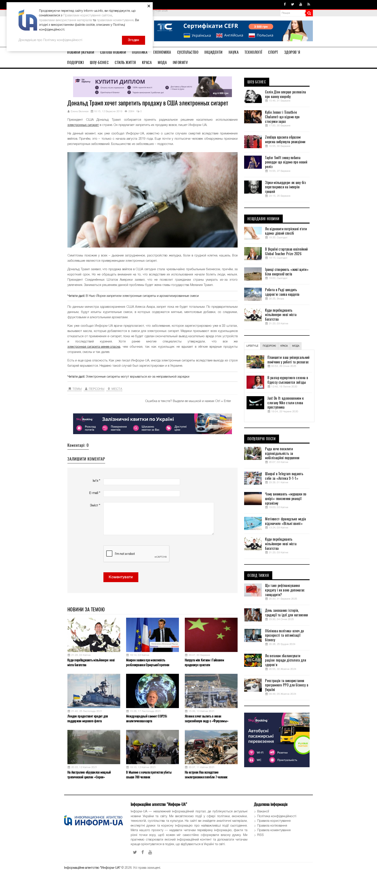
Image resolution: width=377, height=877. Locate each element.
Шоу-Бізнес (99, 62)
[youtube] (301, 4)
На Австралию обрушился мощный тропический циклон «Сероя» (89, 774)
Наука (234, 52)
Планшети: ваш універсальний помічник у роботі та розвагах (288, 359)
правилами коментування (115, 20)
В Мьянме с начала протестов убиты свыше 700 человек (148, 774)
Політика (139, 52)
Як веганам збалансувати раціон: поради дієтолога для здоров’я (285, 660)
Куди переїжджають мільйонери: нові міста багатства (91, 662)
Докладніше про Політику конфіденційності (50, 40)
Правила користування (274, 820)
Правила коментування (274, 830)
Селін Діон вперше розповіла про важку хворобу (285, 94)
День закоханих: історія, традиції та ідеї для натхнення (286, 612)
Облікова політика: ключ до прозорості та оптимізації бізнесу (284, 635)
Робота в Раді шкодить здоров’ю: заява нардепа (282, 292)
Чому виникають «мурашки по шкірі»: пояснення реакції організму (285, 499)
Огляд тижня (258, 575)
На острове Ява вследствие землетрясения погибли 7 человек (206, 774)
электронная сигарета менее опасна (93, 346)
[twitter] (293, 4)
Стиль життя (125, 62)
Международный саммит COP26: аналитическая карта (146, 718)
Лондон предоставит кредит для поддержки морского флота (87, 718)
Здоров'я (292, 52)
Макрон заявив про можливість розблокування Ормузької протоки (147, 662)
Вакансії (263, 811)
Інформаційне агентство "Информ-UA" (92, 867)
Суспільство (188, 52)
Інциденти (213, 52)
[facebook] (284, 4)
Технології (253, 52)
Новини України (80, 52)
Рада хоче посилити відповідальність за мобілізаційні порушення (282, 453)
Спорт (273, 52)
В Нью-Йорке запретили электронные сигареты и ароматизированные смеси (142, 295)
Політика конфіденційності (276, 816)
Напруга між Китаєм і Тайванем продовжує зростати (204, 662)
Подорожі (75, 62)
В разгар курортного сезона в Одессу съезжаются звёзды (287, 380)
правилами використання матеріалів (65, 20)
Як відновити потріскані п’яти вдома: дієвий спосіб (286, 231)
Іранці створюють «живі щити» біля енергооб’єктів (286, 271)
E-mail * (94, 493)
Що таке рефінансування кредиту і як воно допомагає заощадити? (284, 590)
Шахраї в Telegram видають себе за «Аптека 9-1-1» (284, 476)
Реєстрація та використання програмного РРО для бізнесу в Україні (286, 685)
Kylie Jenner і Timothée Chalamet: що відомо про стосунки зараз (282, 117)
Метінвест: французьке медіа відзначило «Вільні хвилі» (285, 521)
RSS (260, 835)
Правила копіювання (272, 825)
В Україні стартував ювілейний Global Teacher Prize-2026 (286, 251)
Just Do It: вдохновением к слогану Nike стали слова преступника (285, 403)
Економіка (162, 52)
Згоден (133, 40)
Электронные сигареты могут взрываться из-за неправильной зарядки (137, 376)
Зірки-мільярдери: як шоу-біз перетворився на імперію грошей (285, 187)
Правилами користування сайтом (87, 15)
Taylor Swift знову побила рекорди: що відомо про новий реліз (286, 162)
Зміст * (95, 505)
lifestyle (252, 346)
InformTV (180, 62)
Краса (147, 62)
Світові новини (113, 52)
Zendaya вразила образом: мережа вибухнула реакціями (285, 139)
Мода (162, 62)
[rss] (309, 4)
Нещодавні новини (263, 219)
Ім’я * (96, 480)
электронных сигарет (83, 125)
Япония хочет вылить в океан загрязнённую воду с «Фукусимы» (206, 718)
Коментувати (121, 577)
